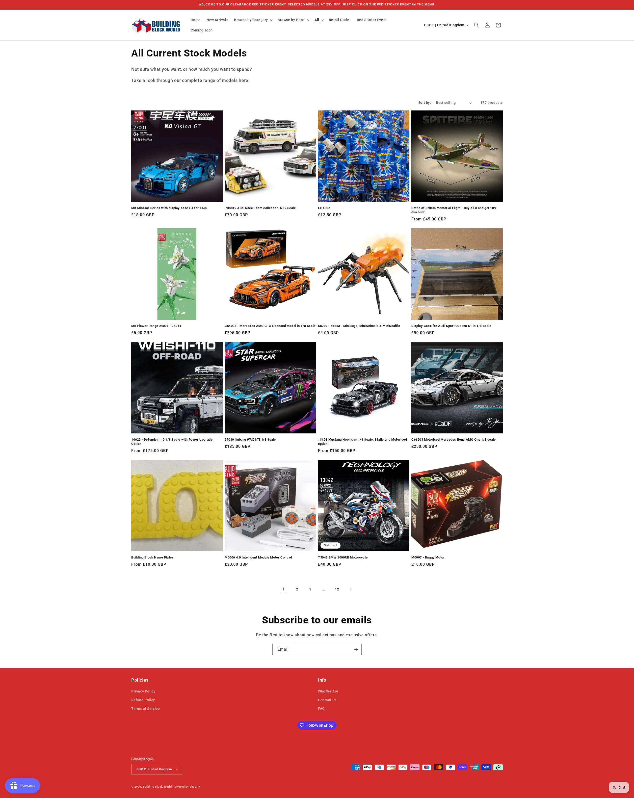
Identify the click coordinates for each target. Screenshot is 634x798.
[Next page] (350, 589)
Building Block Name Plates (152, 557)
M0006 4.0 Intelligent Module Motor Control (258, 557)
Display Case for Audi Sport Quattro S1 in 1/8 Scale (451, 326)
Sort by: (424, 103)
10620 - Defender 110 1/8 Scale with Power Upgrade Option (171, 442)
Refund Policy (143, 700)
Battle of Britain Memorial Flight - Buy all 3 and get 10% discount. (454, 210)
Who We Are (328, 691)
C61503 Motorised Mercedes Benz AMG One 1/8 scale (453, 439)
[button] (253, 20)
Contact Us (327, 700)
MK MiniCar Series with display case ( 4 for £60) (169, 208)
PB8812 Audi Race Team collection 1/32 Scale (260, 208)
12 (337, 589)
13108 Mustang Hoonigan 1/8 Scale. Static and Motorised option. (362, 442)
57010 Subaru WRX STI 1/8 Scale (250, 439)
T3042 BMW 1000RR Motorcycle (343, 557)
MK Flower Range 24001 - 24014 (156, 326)
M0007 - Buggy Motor (428, 557)
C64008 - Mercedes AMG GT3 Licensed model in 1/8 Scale (270, 326)
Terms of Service (145, 709)
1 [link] (283, 589)
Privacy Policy (143, 691)
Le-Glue (324, 208)
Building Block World (157, 786)
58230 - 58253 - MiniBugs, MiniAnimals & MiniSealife (359, 326)
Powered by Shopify (186, 786)
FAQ (321, 709)
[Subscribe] (355, 649)
